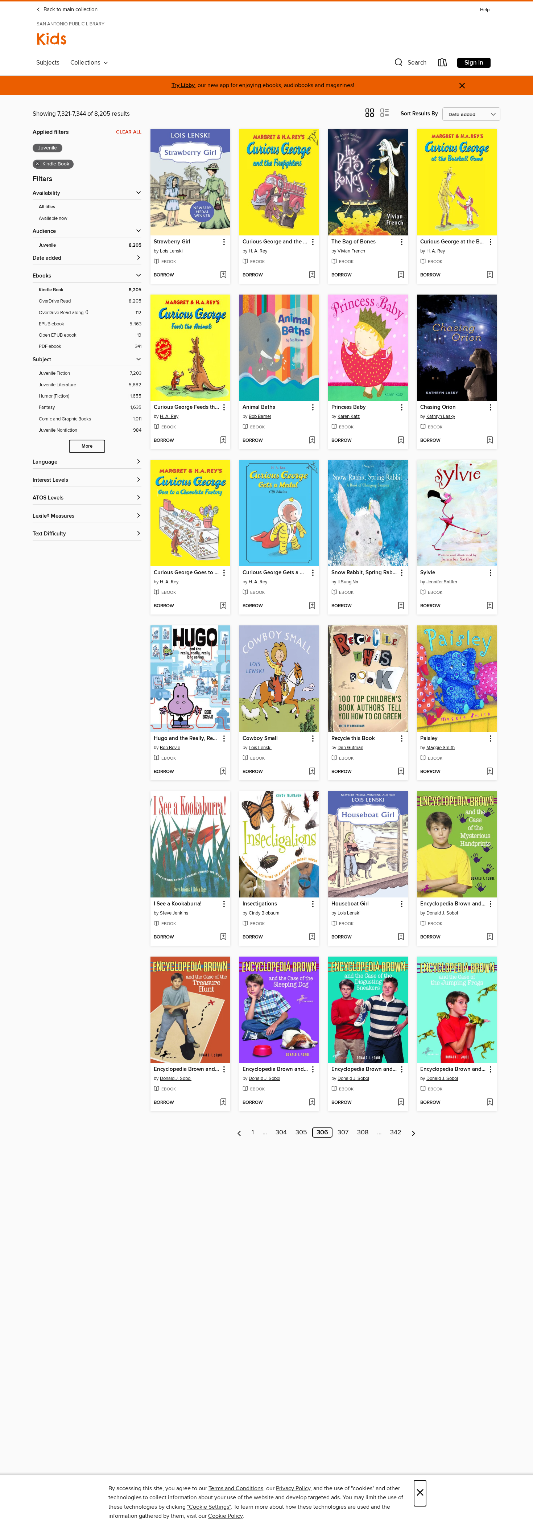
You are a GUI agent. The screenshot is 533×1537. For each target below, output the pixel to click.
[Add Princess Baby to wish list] (400, 440)
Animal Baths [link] (259, 407)
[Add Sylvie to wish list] (489, 606)
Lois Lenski (171, 251)
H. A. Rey (258, 251)
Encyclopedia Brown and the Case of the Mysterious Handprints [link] (453, 904)
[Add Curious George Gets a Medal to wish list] (312, 606)
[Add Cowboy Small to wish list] (312, 772)
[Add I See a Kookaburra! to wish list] (223, 937)
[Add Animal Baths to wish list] (312, 440)
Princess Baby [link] (348, 407)
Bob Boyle (170, 748)
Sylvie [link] (427, 573)
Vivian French (351, 251)
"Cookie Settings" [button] (209, 1507)
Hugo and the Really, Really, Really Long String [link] (187, 738)
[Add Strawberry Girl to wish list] (223, 275)
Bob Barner (260, 416)
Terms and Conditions (235, 1488)
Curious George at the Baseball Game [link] (453, 242)
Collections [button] (86, 63)
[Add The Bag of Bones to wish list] (400, 275)
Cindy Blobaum (264, 913)
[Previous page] (239, 1132)
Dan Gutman (350, 748)
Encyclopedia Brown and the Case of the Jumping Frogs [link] (453, 1069)
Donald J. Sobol (442, 913)
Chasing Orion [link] (438, 407)
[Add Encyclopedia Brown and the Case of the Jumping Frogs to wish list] (489, 1102)
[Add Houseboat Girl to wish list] (400, 937)
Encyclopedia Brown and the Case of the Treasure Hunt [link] (187, 1069)
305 (301, 1133)
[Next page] (413, 1132)
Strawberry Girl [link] (172, 242)
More (87, 446)
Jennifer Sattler (441, 582)
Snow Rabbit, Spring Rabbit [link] (364, 573)
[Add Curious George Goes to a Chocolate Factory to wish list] (223, 606)
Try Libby (183, 85)
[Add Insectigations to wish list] (312, 937)
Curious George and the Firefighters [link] (276, 242)
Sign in (473, 63)
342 (395, 1133)
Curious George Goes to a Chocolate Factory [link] (187, 573)
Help (484, 10)
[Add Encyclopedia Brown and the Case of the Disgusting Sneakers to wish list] (400, 1102)
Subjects (47, 63)
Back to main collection (70, 10)
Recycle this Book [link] (353, 738)
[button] (410, 64)
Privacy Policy (293, 1488)
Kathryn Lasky (440, 416)
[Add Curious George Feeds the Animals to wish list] (223, 440)
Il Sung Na (348, 582)
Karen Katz (349, 416)
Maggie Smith (440, 748)
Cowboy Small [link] (260, 738)
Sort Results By (419, 113)
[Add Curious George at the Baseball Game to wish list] (489, 275)
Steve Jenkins (174, 913)
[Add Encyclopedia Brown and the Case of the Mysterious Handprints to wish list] (489, 937)
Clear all (128, 132)
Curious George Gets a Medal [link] (276, 573)
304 (281, 1133)
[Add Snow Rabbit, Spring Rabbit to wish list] (400, 606)
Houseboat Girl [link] (350, 904)
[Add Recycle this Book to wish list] (400, 772)
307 (343, 1133)
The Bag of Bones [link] (353, 242)
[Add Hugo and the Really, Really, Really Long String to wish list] (223, 772)
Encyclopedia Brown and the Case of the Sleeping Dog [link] (276, 1069)
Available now (53, 218)
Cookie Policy (225, 1516)
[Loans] (443, 64)
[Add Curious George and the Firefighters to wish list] (312, 275)
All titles (47, 207)
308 (362, 1133)
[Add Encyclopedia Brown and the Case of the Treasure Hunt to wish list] (223, 1102)
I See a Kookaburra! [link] (178, 904)
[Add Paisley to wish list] (489, 772)
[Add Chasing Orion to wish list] (489, 440)
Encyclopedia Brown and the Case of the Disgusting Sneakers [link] (364, 1069)
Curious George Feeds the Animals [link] (187, 407)
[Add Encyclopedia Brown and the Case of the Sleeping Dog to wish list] (312, 1102)
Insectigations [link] (260, 904)
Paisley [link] (429, 738)
